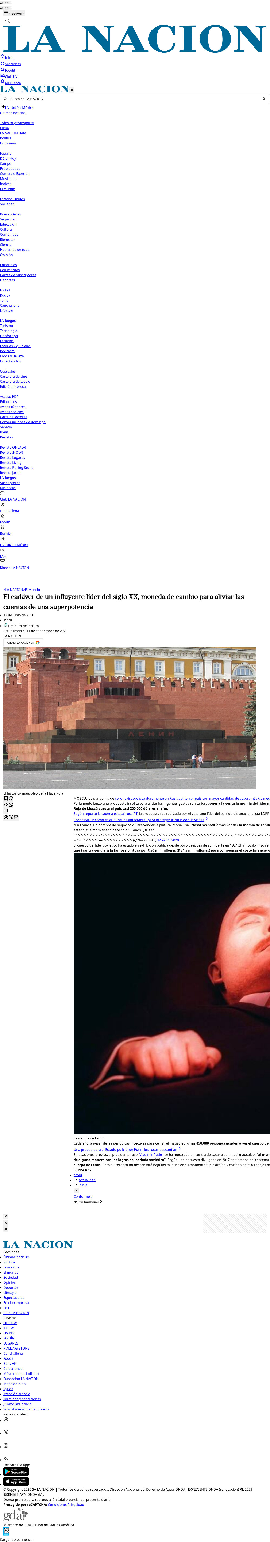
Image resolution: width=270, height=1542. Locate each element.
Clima (4, 128)
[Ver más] (76, 1190)
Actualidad (87, 1180)
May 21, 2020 (168, 840)
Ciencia (5, 244)
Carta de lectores (13, 417)
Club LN (11, 76)
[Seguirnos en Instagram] (5, 1446)
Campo (5, 163)
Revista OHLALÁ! (13, 447)
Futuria (5, 153)
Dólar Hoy (8, 158)
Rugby (5, 295)
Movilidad (8, 178)
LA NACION (13, 589)
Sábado (6, 427)
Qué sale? (7, 371)
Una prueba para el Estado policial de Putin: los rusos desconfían (125, 1149)
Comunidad (9, 234)
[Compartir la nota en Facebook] (5, 818)
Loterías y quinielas (15, 346)
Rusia (83, 1185)
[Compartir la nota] (5, 805)
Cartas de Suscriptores (18, 275)
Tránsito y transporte (17, 123)
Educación (8, 224)
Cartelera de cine (13, 376)
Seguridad (8, 219)
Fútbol (5, 290)
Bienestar (7, 239)
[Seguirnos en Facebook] (5, 1420)
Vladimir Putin (150, 1154)
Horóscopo (9, 335)
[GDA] (15, 1520)
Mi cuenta (13, 83)
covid (78, 1175)
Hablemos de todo (15, 249)
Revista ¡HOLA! (11, 452)
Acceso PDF (9, 396)
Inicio (9, 57)
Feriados (7, 341)
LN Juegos (8, 320)
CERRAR (5, 2)
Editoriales (8, 265)
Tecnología (8, 330)
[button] (135, 328)
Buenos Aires (10, 214)
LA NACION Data (13, 133)
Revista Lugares (12, 457)
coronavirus (124, 798)
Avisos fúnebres (13, 406)
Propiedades (10, 168)
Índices (5, 183)
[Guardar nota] (5, 799)
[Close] (5, 1216)
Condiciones (58, 1504)
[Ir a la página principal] (135, 51)
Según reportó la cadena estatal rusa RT (105, 813)
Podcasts (7, 351)
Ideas (4, 432)
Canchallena (9, 305)
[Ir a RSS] (5, 1460)
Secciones (13, 64)
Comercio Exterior (14, 173)
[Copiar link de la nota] (5, 811)
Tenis (4, 300)
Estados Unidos (12, 199)
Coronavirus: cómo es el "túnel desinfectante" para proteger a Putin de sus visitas (139, 820)
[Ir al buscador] (7, 20)
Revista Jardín (11, 472)
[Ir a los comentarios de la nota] (11, 799)
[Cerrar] (71, 90)
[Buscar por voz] (264, 99)
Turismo (6, 325)
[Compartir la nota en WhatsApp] (11, 805)
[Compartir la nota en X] (11, 818)
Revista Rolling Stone (16, 467)
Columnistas (10, 270)
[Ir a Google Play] (16, 1474)
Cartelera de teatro (15, 381)
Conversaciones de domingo (23, 422)
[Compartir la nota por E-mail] (16, 818)
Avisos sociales (12, 412)
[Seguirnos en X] (5, 1433)
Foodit (10, 70)
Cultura (6, 229)
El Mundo (31, 589)
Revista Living (11, 462)
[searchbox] (133, 98)
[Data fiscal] (6, 1534)
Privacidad (76, 1504)
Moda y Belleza (12, 356)
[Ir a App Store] (16, 1484)
